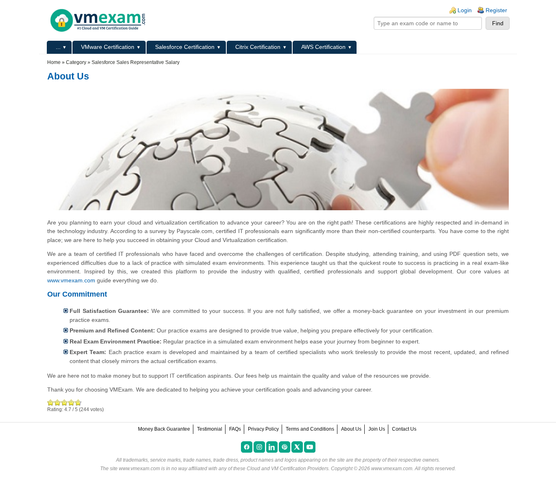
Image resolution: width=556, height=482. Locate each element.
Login (464, 10)
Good (64, 402)
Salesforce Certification (185, 47)
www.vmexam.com (71, 280)
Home (54, 62)
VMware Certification (107, 47)
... (58, 47)
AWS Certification (323, 47)
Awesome (77, 402)
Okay (57, 402)
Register (496, 10)
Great (71, 402)
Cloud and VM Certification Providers (287, 468)
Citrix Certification (257, 47)
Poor (50, 402)
